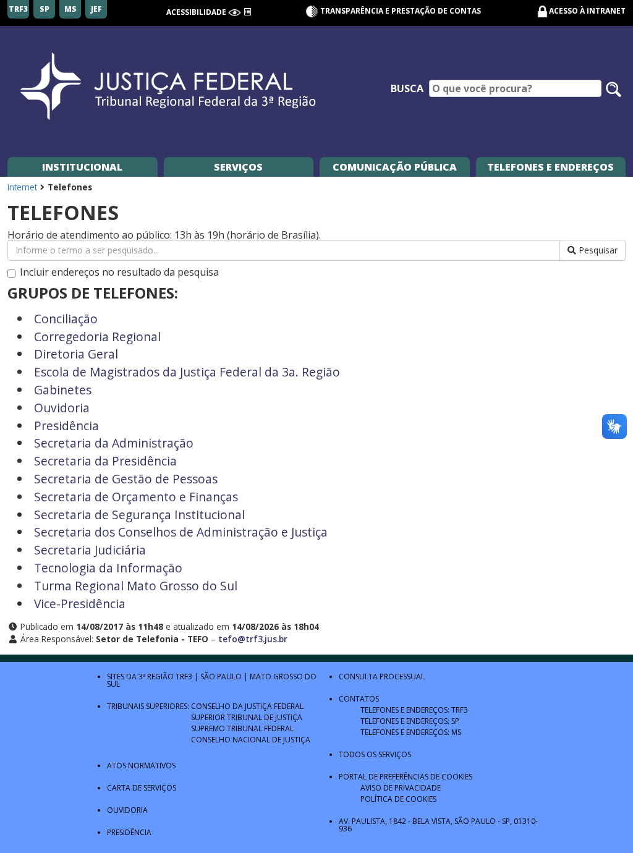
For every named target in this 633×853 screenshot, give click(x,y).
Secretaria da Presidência (105, 460)
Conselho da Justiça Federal (247, 706)
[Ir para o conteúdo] (247, 12)
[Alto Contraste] (234, 12)
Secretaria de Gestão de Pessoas (126, 478)
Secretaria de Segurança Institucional (139, 514)
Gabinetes (62, 389)
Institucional (82, 167)
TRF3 (184, 676)
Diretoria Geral (76, 354)
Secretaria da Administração (113, 443)
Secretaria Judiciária (90, 549)
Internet (22, 187)
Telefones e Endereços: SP (409, 721)
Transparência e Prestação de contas (399, 11)
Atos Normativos (141, 765)
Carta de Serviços (141, 788)
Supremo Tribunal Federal (242, 728)
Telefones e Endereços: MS (410, 732)
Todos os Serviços (375, 754)
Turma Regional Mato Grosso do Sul (135, 585)
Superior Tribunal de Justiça (246, 717)
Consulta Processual (382, 676)
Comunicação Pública (395, 167)
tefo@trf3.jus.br (252, 639)
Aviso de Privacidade (400, 788)
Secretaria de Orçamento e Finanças (136, 496)
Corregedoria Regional (97, 336)
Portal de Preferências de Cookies (405, 776)
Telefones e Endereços (550, 167)
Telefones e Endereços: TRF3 (414, 710)
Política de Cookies (398, 799)
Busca (407, 88)
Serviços (238, 167)
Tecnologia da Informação (108, 567)
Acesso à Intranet (587, 11)
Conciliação (66, 318)
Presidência (66, 425)
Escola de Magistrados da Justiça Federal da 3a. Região (187, 371)
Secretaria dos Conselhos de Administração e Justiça (181, 532)
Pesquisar (597, 250)
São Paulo (221, 676)
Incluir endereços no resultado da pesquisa (119, 273)
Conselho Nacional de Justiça (250, 739)
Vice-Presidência (79, 603)
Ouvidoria (62, 407)
